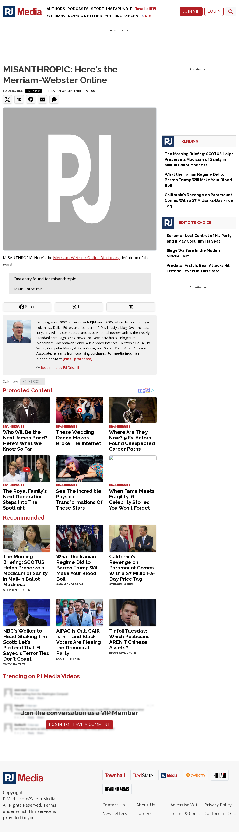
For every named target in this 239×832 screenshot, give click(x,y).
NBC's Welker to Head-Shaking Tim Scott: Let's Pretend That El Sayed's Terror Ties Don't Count (26, 645)
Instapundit (119, 9)
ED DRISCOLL (32, 381)
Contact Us (113, 805)
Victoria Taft (14, 664)
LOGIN (214, 11)
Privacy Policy (218, 805)
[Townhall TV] (147, 8)
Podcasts (78, 9)
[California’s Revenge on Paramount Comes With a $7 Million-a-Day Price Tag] (132, 538)
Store (97, 9)
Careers (144, 813)
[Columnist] (21, 331)
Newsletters (114, 813)
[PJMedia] (22, 11)
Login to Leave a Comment (79, 724)
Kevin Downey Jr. (123, 653)
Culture (113, 16)
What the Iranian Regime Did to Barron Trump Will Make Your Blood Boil (77, 568)
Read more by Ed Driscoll (60, 367)
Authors (56, 9)
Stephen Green (121, 584)
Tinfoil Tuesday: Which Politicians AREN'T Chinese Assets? (129, 639)
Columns (56, 16)
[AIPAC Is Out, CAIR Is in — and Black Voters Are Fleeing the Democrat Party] (79, 612)
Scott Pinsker (68, 659)
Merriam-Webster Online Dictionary (86, 257)
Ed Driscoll (13, 91)
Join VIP (191, 11)
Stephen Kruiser (16, 590)
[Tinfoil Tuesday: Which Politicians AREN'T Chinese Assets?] (132, 612)
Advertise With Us (186, 805)
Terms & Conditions (186, 813)
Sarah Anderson (69, 584)
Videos (131, 16)
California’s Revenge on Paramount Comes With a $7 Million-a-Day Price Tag (132, 568)
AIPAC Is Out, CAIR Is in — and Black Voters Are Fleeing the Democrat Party (78, 642)
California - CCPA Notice (220, 813)
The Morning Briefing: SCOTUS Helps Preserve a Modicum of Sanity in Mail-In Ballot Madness (25, 570)
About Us (145, 805)
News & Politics (85, 16)
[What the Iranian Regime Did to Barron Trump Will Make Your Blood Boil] (79, 538)
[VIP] (146, 16)
